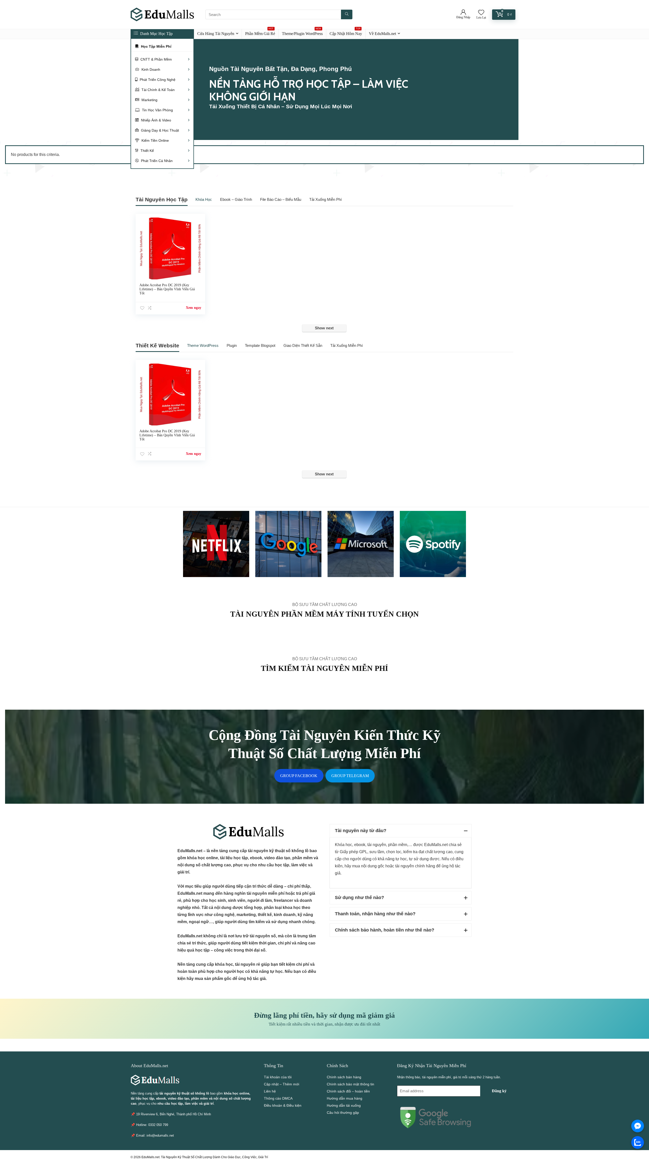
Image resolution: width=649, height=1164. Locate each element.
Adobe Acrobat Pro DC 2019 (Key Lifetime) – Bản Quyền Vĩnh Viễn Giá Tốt (167, 289)
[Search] (346, 14)
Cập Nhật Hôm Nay (346, 32)
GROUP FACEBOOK (298, 776)
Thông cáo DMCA (278, 1098)
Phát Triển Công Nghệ (157, 80)
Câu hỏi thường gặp (343, 1113)
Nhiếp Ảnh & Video (155, 120)
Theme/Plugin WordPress (302, 32)
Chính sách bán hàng (344, 1077)
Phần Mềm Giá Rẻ (260, 32)
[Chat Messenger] (637, 1126)
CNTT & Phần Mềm (155, 59)
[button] (401, 830)
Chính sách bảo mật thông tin (350, 1084)
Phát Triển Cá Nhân (156, 161)
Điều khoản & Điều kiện (282, 1105)
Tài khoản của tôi (278, 1077)
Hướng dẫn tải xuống (344, 1105)
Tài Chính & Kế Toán (157, 90)
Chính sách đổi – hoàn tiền (348, 1091)
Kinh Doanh (150, 69)
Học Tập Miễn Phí (155, 46)
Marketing (148, 100)
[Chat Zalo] (637, 1142)
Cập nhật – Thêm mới (281, 1084)
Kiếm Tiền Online (154, 140)
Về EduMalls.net (382, 33)
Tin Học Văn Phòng (157, 110)
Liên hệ (270, 1091)
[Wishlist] (481, 12)
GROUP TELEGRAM (350, 776)
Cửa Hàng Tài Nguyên (215, 33)
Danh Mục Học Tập (156, 33)
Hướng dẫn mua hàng (344, 1098)
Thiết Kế (146, 151)
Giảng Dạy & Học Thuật (159, 130)
